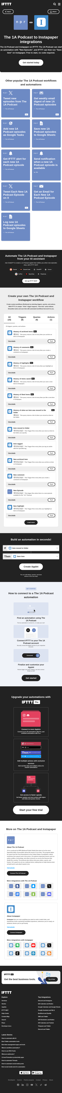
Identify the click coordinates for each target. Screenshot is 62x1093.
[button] (59, 4)
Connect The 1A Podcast (17, 873)
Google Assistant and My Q (46, 1010)
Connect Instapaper (16, 932)
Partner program (29, 1080)
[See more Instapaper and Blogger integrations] (46, 953)
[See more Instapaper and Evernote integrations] (14, 945)
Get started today (31, 62)
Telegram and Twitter (44, 1026)
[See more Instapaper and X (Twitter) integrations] (46, 945)
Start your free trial (31, 809)
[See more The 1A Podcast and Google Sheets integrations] (14, 886)
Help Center (5, 1013)
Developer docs (6, 1026)
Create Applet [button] (31, 566)
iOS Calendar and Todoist (46, 1023)
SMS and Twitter (43, 1016)
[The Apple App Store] (24, 1073)
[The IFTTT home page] (6, 4)
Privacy (45, 1080)
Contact (38, 1080)
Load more (31, 522)
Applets (4, 1007)
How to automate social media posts (13, 1063)
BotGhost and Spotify (44, 1013)
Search (4, 1019)
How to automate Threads (9, 1060)
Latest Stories (7, 1035)
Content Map (5, 1016)
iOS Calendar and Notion (45, 1004)
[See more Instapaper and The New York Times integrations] (14, 953)
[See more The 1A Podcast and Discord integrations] (46, 894)
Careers (19, 1080)
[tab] (9, 318)
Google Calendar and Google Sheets (49, 1007)
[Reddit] (45, 1085)
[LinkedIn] (22, 1085)
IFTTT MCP (5, 1010)
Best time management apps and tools (13, 1044)
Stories (4, 1004)
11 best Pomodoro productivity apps (13, 1057)
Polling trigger (19, 430)
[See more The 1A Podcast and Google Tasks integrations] (14, 894)
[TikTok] (41, 1085)
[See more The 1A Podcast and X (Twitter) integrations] (46, 886)
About (51, 1080)
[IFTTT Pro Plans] (35, 332)
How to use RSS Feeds (9, 1051)
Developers (11, 1080)
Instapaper (48, 37)
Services (4, 1000)
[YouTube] (31, 1085)
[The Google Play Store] (37, 1073)
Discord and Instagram (45, 1000)
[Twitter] (36, 1085)
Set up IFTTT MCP (31, 281)
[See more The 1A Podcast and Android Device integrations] (30, 894)
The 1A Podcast (18, 37)
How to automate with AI (9, 1038)
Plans (3, 1023)
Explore (5, 997)
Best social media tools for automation (13, 1067)
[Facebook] (18, 1085)
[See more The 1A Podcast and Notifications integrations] (30, 886)
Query (17, 334)
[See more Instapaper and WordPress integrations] (30, 953)
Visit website (11, 868)
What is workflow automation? (11, 1047)
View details (11, 341)
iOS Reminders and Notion (46, 1019)
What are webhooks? (8, 1054)
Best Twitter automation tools (10, 1041)
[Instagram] (27, 1085)
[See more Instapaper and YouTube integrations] (30, 945)
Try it (51, 341)
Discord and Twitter (44, 1029)
